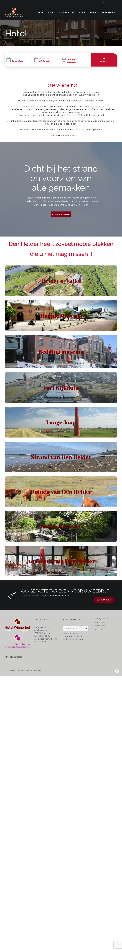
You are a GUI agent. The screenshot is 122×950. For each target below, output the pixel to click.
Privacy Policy (101, 618)
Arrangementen (66, 12)
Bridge (82, 12)
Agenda (94, 12)
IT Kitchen (36, 671)
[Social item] (102, 2)
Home (41, 12)
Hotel (51, 12)
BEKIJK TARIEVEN (104, 600)
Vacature (99, 629)
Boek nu (104, 61)
